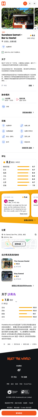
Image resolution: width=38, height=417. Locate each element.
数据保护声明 (9, 403)
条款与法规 (18, 403)
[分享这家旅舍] (35, 29)
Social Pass (27, 384)
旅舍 (3, 32)
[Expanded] (4, 344)
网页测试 (9, 407)
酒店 (16, 384)
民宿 (21, 384)
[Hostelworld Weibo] (19, 369)
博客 (8, 384)
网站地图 (16, 407)
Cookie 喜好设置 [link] (26, 407)
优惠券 (25, 403)
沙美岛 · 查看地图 (10, 41)
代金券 (31, 403)
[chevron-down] (16, 301)
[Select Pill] (25, 3)
